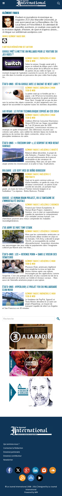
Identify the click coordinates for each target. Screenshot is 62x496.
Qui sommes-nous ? (11, 444)
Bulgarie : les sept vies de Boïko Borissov (23, 170)
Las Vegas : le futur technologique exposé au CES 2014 (30, 111)
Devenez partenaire (11, 452)
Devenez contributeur (12, 456)
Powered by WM (31, 492)
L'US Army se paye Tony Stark (17, 227)
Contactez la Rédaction (13, 448)
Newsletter (8, 460)
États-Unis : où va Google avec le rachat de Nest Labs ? (31, 84)
